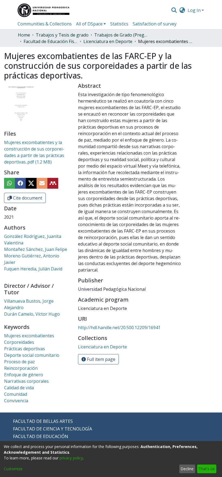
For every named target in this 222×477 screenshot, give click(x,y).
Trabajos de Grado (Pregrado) (121, 35)
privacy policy (71, 457)
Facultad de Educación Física (51, 41)
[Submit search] (174, 10)
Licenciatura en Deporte (107, 41)
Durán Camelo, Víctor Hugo (32, 314)
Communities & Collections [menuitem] (45, 24)
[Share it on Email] (42, 183)
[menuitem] (182, 10)
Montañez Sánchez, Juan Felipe (35, 249)
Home (24, 35)
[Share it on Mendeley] (52, 183)
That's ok (206, 468)
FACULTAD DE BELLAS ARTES (43, 421)
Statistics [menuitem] (119, 24)
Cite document (27, 198)
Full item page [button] (100, 359)
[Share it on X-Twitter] (31, 183)
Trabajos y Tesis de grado (62, 35)
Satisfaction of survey (155, 24)
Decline (187, 468)
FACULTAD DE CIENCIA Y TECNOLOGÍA (52, 429)
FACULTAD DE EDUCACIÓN (40, 436)
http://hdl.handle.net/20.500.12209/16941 (119, 328)
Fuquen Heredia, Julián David (33, 269)
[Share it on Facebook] (20, 183)
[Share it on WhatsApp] (9, 183)
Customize (13, 468)
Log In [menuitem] (194, 10)
